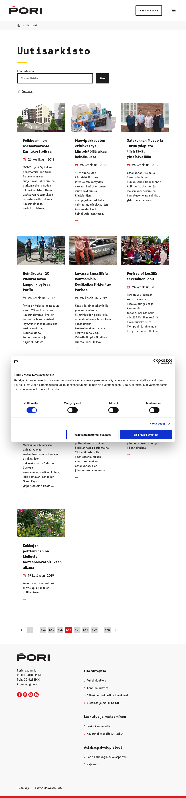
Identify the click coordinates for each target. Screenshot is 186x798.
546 (68, 630)
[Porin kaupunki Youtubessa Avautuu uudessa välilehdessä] (30, 694)
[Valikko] (173, 11)
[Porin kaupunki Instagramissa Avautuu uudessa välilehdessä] (25, 694)
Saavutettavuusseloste (49, 787)
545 (60, 630)
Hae (102, 78)
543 (43, 630)
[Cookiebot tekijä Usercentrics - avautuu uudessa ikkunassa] (156, 361)
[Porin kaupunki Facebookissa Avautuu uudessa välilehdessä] (19, 694)
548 (85, 630)
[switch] (72, 410)
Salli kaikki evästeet (146, 434)
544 (51, 630)
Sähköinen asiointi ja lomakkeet (107, 695)
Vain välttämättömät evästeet (92, 434)
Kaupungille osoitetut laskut (105, 733)
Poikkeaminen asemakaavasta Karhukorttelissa (37, 146)
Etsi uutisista (25, 71)
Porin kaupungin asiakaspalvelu (106, 757)
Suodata (27, 91)
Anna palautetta (97, 688)
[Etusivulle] (25, 10)
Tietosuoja (23, 787)
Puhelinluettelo (96, 680)
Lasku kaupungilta (98, 726)
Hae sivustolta (149, 10)
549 (94, 630)
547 (77, 630)
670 (107, 630)
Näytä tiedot (157, 423)
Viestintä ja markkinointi (102, 703)
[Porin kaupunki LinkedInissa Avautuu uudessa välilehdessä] (36, 694)
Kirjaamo (92, 764)
